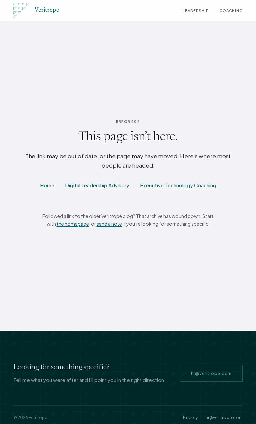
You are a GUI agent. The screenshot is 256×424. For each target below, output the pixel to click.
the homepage (73, 224)
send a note (109, 224)
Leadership (196, 10)
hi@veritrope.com (211, 373)
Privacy (190, 417)
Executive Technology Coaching (178, 185)
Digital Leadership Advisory (97, 185)
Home (47, 185)
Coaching (231, 10)
